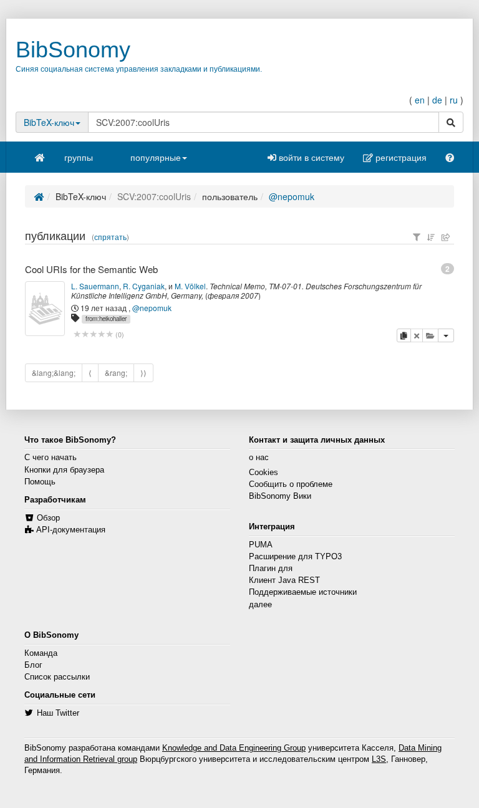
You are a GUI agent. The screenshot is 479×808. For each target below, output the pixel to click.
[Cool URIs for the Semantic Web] (45, 308)
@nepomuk (291, 196)
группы (78, 157)
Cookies (263, 472)
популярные (155, 157)
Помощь (40, 482)
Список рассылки (57, 677)
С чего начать (50, 457)
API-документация (70, 530)
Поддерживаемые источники (303, 592)
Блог (33, 665)
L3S (379, 759)
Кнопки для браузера (64, 470)
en (420, 100)
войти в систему (310, 157)
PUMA (261, 545)
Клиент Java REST (284, 580)
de (437, 100)
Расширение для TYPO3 (295, 556)
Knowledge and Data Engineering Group (234, 748)
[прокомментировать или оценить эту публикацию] (93, 334)
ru (454, 100)
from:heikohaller (106, 318)
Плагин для (271, 568)
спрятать (110, 237)
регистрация (400, 157)
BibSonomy (73, 49)
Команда (40, 653)
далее (260, 604)
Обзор (48, 518)
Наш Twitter (58, 713)
